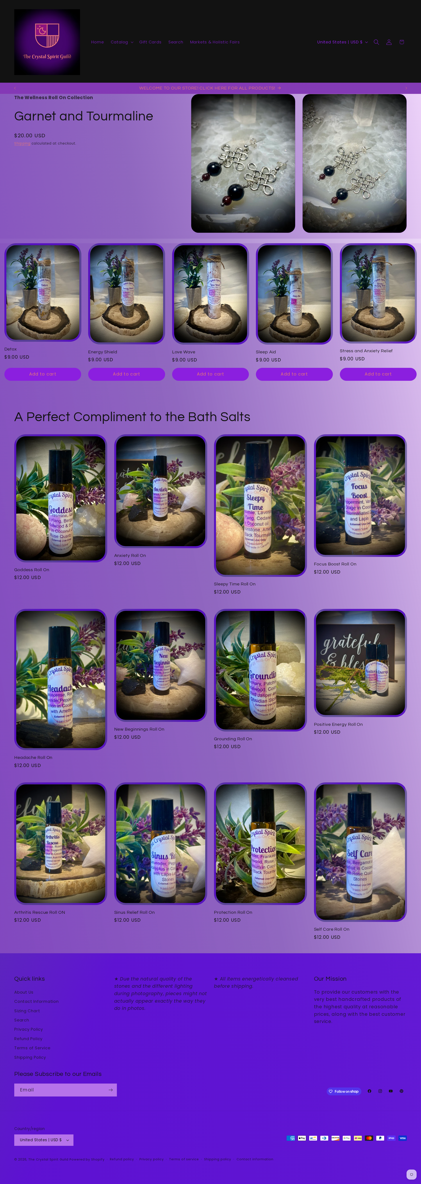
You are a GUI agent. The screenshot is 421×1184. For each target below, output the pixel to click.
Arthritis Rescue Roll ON (39, 912)
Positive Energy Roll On (338, 724)
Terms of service (184, 1159)
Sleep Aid (266, 352)
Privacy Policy (28, 1029)
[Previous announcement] (15, 88)
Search (21, 1020)
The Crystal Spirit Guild (48, 1159)
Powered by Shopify (87, 1159)
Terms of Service (32, 1048)
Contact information (255, 1159)
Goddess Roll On (31, 570)
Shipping (22, 143)
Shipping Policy (30, 1057)
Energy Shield (102, 352)
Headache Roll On (33, 757)
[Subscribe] (110, 1090)
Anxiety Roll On (130, 555)
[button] (121, 42)
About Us (24, 992)
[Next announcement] (406, 88)
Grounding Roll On (233, 739)
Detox (10, 349)
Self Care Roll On (332, 929)
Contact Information (36, 1001)
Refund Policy (28, 1038)
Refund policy (122, 1159)
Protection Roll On (233, 912)
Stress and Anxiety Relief (366, 351)
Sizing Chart (27, 1011)
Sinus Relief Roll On (134, 912)
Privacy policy (151, 1159)
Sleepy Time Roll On (235, 584)
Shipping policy (217, 1159)
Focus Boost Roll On (335, 564)
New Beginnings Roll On (139, 729)
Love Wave (183, 352)
